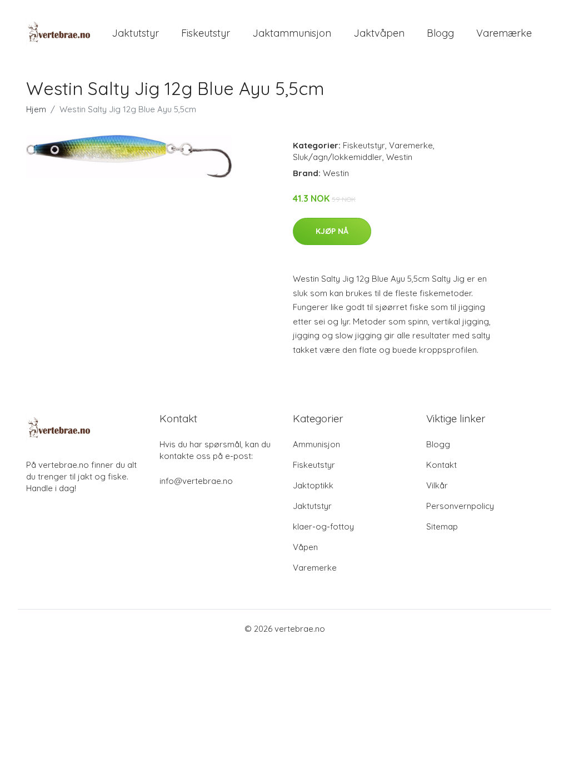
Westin (399, 157)
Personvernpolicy (460, 506)
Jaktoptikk (313, 485)
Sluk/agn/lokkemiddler (337, 157)
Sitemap (442, 526)
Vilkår (437, 485)
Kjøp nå (332, 231)
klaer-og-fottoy (323, 526)
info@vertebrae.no (196, 481)
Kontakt (441, 465)
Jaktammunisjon (291, 33)
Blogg (440, 33)
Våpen (305, 547)
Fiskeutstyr (205, 33)
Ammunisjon (316, 444)
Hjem (36, 109)
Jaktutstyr (135, 33)
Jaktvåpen (379, 33)
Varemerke (411, 145)
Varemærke (504, 33)
